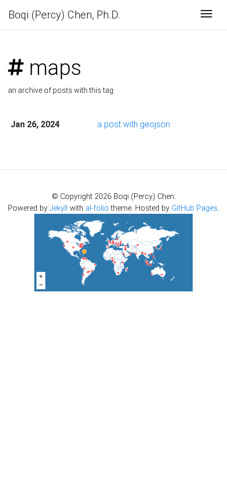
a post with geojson (133, 124)
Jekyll (59, 208)
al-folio (97, 208)
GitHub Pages (194, 208)
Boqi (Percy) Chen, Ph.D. (64, 14)
